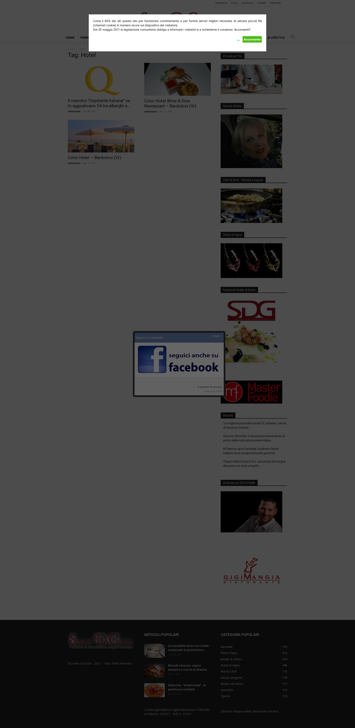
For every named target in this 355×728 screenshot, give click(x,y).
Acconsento (252, 39)
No (238, 40)
